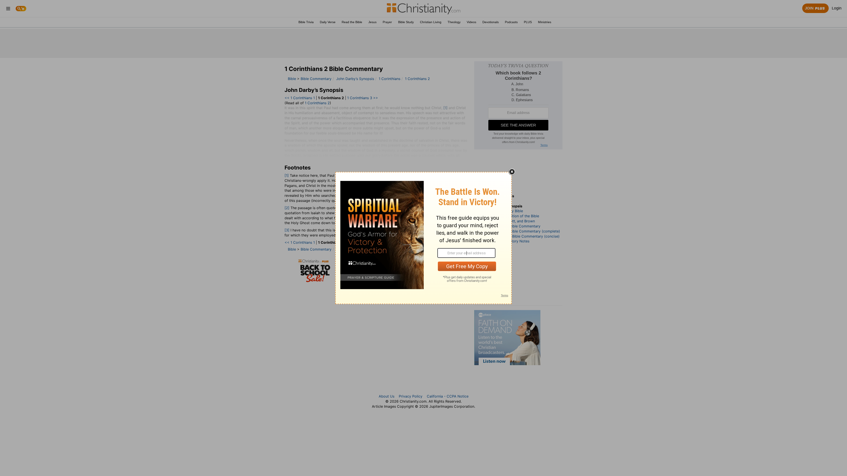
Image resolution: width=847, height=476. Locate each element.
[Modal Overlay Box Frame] (423, 238)
